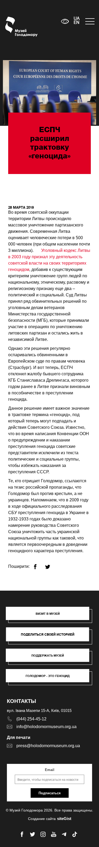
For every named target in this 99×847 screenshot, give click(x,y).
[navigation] (89, 21)
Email (49, 770)
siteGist (64, 818)
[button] (50, 616)
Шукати (40, 21)
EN (76, 23)
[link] (50, 658)
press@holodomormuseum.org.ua (48, 745)
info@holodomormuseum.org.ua (46, 726)
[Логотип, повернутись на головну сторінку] (15, 27)
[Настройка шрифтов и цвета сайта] (65, 21)
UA (76, 19)
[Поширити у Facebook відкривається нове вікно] (38, 564)
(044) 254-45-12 (31, 719)
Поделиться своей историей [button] (47, 634)
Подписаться (50, 793)
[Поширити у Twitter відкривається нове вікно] (51, 564)
